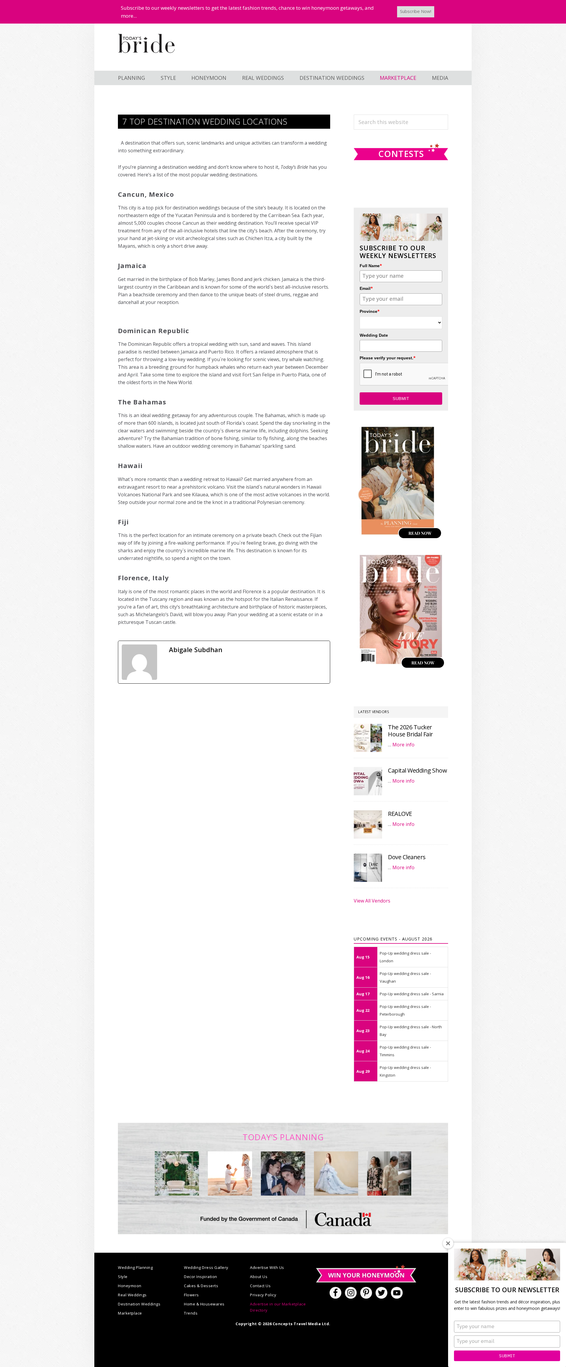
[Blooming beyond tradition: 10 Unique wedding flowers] (283, 1173)
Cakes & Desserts (201, 1285)
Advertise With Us (267, 1267)
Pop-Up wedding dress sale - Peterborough (405, 1010)
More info (403, 744)
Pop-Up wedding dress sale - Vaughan (405, 977)
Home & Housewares (204, 1304)
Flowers (191, 1294)
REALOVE (400, 814)
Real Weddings (132, 1294)
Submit (507, 1355)
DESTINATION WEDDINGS (332, 77)
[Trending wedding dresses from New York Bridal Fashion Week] (336, 1173)
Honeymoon (130, 1285)
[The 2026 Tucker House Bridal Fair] (368, 738)
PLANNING (131, 77)
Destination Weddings (139, 1304)
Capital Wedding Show (417, 770)
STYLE (168, 77)
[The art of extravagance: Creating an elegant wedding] (176, 1173)
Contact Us (260, 1285)
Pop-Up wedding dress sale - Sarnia (412, 993)
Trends (191, 1313)
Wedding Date (374, 335)
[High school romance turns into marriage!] (389, 1173)
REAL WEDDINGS (263, 77)
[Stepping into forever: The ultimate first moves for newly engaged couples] (229, 1173)
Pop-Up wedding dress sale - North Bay (411, 1030)
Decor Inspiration (200, 1276)
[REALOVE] (368, 824)
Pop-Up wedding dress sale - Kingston (405, 1071)
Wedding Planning (135, 1267)
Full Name (371, 265)
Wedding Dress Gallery (206, 1267)
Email (366, 288)
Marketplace (130, 1313)
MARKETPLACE (398, 77)
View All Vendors (372, 900)
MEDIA (440, 77)
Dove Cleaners (407, 857)
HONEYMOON (208, 77)
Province (370, 311)
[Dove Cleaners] (368, 868)
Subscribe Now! (415, 11)
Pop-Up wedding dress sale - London (405, 957)
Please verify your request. (388, 358)
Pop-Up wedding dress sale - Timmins (405, 1050)
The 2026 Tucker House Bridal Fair (410, 730)
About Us (258, 1276)
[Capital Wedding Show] (368, 781)
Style (123, 1276)
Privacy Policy (263, 1294)
